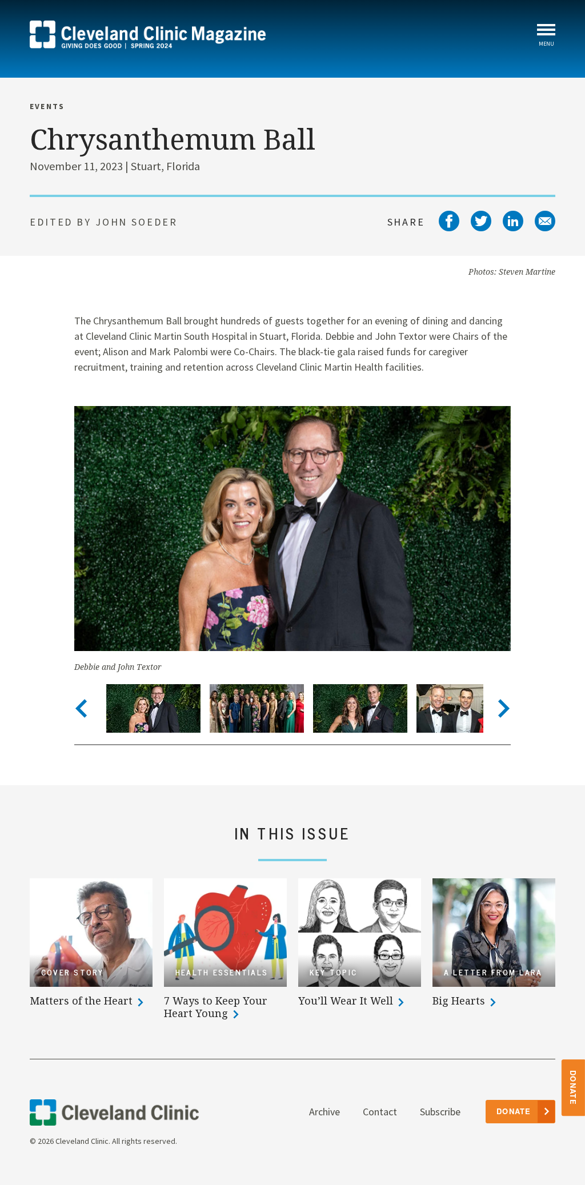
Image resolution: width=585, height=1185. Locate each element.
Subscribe (440, 1111)
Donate (573, 1087)
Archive (324, 1111)
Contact (380, 1111)
